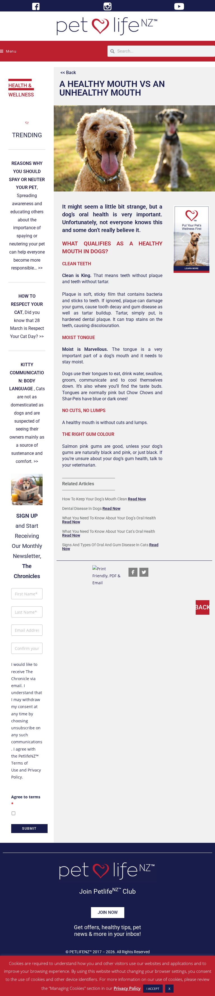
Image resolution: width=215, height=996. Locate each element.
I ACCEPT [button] (152, 988)
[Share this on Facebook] (132, 572)
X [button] (169, 988)
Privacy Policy (127, 988)
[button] (191, 239)
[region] (191, 239)
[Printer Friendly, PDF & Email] (107, 575)
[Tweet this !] (143, 572)
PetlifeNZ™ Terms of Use (25, 763)
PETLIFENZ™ (80, 952)
